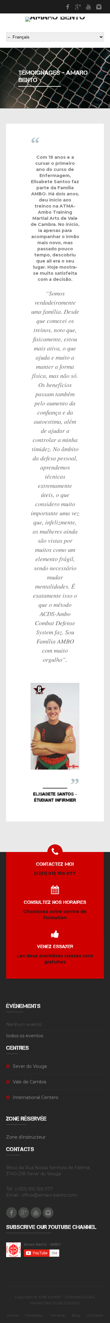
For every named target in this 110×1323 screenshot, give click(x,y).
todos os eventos (24, 1035)
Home (12, 1315)
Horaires (57, 1315)
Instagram (99, 6)
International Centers (35, 1097)
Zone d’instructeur (26, 1137)
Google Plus (78, 6)
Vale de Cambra (29, 1082)
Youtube (88, 6)
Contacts (95, 1315)
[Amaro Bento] (55, 19)
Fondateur (34, 1315)
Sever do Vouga (30, 1066)
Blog (76, 1315)
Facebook (67, 6)
